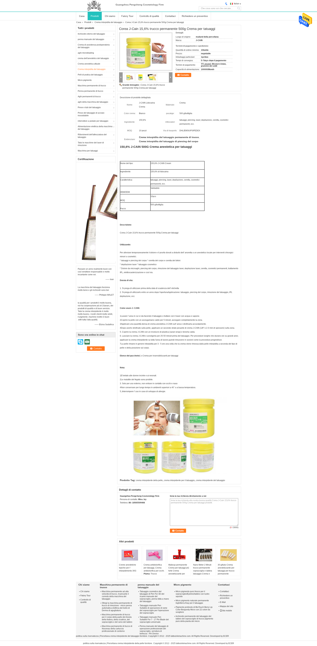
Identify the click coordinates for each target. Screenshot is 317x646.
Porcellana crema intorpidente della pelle (125, 643)
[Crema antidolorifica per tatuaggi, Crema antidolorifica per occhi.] (154, 555)
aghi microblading (86, 53)
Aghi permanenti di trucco (89, 96)
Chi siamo (110, 16)
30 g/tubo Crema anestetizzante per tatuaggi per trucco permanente (226, 569)
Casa (82, 16)
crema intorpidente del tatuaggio (210, 480)
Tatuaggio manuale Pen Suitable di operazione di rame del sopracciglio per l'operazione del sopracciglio (154, 609)
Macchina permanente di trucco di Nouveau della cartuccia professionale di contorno (117, 628)
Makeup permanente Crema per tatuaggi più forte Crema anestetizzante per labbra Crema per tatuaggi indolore (178, 572)
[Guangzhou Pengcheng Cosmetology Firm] (94, 6)
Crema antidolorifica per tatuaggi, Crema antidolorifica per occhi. (154, 568)
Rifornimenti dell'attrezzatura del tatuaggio (92, 135)
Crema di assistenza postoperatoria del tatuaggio (94, 46)
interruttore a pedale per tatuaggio (93, 121)
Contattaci (170, 16)
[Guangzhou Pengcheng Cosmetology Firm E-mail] (126, 507)
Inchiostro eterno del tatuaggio (91, 34)
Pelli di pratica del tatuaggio (90, 75)
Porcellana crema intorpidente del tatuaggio (119, 636)
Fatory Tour (127, 16)
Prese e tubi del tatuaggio (89, 107)
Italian (236, 3)
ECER (226, 636)
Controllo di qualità (149, 16)
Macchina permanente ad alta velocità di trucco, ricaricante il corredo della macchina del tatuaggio (115, 595)
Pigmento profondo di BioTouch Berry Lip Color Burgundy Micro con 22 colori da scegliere (194, 609)
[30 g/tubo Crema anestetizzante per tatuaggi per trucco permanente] (228, 555)
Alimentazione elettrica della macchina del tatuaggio (95, 127)
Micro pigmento (85, 80)
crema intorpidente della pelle (149, 480)
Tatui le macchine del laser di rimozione (91, 143)
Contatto (184, 75)
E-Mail (223, 602)
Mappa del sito (226, 606)
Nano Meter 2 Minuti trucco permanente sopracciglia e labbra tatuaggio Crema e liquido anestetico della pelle (203, 572)
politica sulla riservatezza (87, 636)
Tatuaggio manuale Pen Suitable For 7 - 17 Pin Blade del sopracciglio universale (154, 619)
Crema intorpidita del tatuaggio (108, 22)
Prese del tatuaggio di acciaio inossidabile (91, 114)
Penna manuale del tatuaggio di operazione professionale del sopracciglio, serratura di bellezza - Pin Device (154, 630)
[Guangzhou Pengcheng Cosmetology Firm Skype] (121, 507)
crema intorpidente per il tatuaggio (179, 480)
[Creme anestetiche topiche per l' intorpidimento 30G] (129, 555)
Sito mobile (227, 610)
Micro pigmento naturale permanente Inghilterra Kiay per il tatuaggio (192, 601)
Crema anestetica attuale (89, 64)
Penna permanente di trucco (90, 91)
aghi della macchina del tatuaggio (93, 102)
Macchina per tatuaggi (88, 151)
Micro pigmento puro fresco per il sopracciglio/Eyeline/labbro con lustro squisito (192, 594)
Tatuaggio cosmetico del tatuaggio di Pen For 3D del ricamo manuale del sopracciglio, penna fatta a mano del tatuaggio (154, 596)
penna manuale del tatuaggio (91, 39)
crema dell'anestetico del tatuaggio (93, 58)
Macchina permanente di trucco (92, 85)
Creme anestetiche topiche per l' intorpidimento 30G (127, 568)
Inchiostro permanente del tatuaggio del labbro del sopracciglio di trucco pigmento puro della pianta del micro (194, 618)
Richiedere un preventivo (195, 16)
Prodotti (95, 16)
